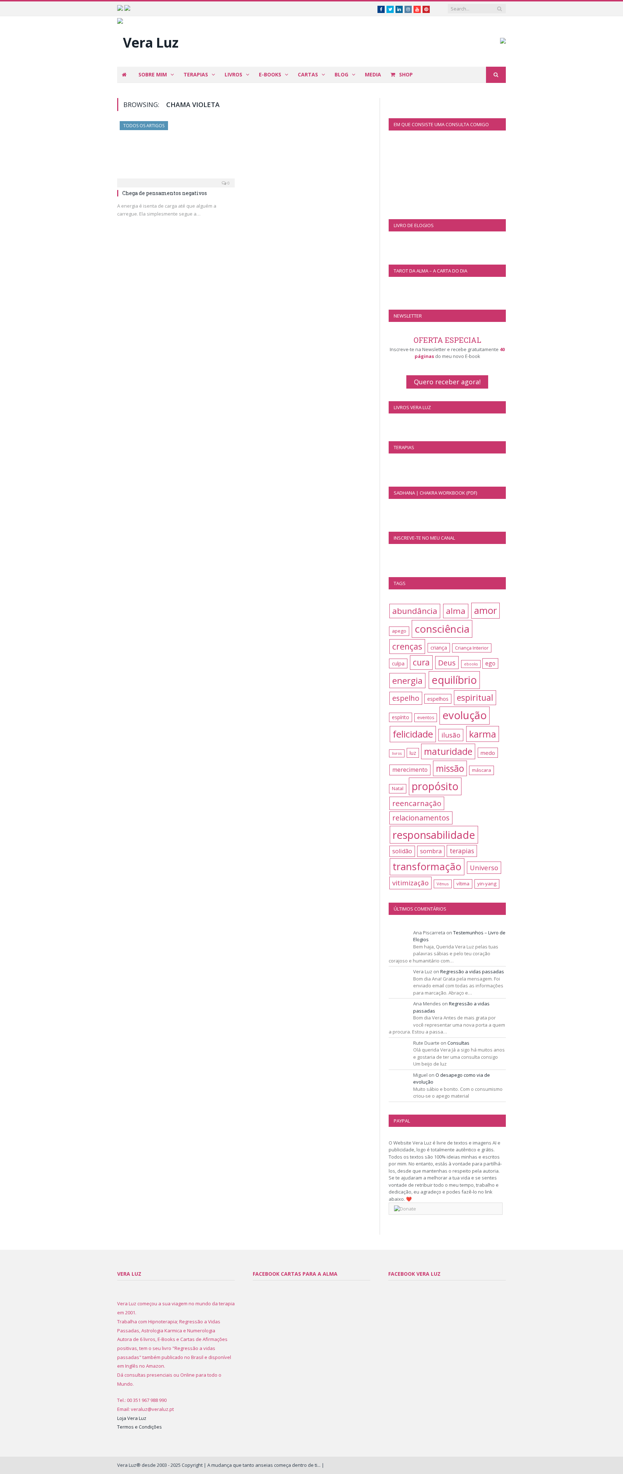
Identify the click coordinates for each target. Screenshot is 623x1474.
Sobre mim (152, 74)
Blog (341, 74)
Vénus (443, 883)
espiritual (475, 697)
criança (438, 647)
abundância (414, 610)
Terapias (196, 74)
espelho (405, 698)
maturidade (448, 751)
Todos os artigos (143, 126)
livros (397, 753)
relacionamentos (421, 818)
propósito (435, 786)
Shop (405, 74)
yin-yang (486, 883)
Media (373, 74)
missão (450, 768)
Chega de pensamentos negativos (164, 193)
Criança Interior (472, 648)
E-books (270, 74)
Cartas (308, 74)
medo (488, 752)
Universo (484, 867)
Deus (447, 663)
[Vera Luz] (147, 40)
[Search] (496, 75)
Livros (233, 74)
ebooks (471, 664)
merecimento (410, 770)
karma (482, 734)
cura (421, 662)
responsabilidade (434, 835)
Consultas (458, 1043)
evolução (464, 715)
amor (485, 610)
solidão (402, 851)
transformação (427, 866)
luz (413, 752)
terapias (462, 850)
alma (455, 610)
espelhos (438, 698)
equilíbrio (454, 680)
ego (490, 663)
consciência (442, 629)
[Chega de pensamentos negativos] (176, 152)
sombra (431, 851)
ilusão (450, 735)
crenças (407, 646)
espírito (400, 717)
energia (407, 680)
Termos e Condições (139, 1427)
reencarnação (416, 803)
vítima (462, 883)
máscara (481, 770)
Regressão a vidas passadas (472, 971)
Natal (397, 788)
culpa (398, 663)
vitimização (410, 883)
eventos (425, 717)
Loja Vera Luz (131, 1418)
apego (399, 631)
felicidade (413, 733)
